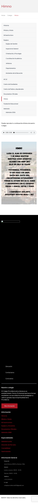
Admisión (7, 108)
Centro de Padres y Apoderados (14, 89)
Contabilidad (5, 448)
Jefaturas (9, 63)
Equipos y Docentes (8, 426)
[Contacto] (2, 366)
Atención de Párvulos (8, 445)
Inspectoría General (12, 48)
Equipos (6, 40)
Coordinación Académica (14, 58)
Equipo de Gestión (11, 44)
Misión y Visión (8, 30)
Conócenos (9, 379)
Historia (6, 25)
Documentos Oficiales (11, 94)
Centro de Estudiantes (11, 84)
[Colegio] (2, 378)
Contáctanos (9, 372)
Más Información (9, 406)
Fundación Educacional (11, 104)
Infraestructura (8, 35)
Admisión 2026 (10, 112)
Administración (6, 441)
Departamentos (11, 68)
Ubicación (8, 366)
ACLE (5, 79)
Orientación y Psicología (13, 53)
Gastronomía (6, 451)
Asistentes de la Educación (14, 73)
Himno (6, 99)
